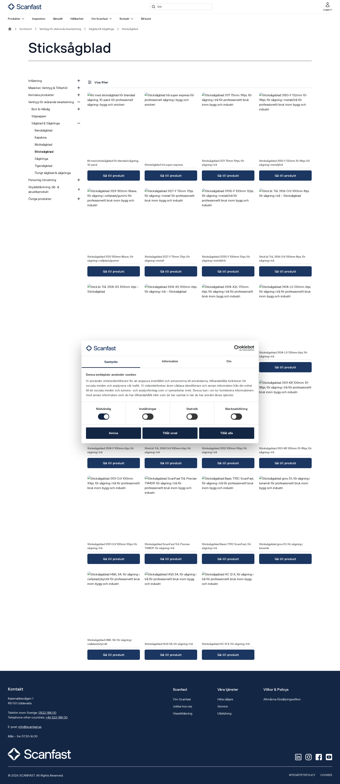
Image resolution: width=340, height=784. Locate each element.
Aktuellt (58, 18)
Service (222, 706)
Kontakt (124, 18)
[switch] (147, 416)
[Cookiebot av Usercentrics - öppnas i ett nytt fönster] (237, 348)
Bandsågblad (43, 130)
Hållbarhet (76, 18)
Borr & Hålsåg (40, 109)
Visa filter (101, 82)
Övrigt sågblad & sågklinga (53, 172)
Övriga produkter (39, 198)
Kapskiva (40, 137)
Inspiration (38, 18)
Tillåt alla (226, 433)
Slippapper (38, 116)
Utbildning (224, 713)
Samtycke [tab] (111, 361)
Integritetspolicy (302, 775)
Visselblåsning (182, 713)
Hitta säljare (225, 699)
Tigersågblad (43, 165)
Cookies (326, 775)
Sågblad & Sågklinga (101, 29)
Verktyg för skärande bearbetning (60, 29)
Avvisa (113, 433)
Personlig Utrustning (42, 179)
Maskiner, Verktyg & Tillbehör (48, 87)
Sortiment (25, 29)
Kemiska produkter (41, 94)
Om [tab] (228, 361)
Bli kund (146, 18)
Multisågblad (43, 144)
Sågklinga (41, 158)
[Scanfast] (10, 29)
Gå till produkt (114, 175)
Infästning (35, 80)
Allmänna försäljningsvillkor (282, 699)
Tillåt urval (170, 433)
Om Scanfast (99, 18)
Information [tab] (170, 361)
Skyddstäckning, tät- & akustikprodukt (43, 189)
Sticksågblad (130, 29)
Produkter (14, 18)
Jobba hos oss (182, 706)
